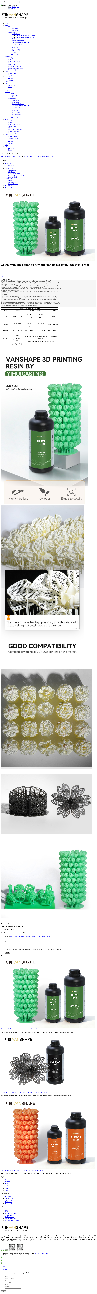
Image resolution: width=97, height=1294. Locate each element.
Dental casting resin (18, 40)
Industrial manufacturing (15, 68)
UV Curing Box (17, 51)
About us (7, 76)
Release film (16, 49)
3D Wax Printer (13, 54)
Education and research (15, 66)
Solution (7, 56)
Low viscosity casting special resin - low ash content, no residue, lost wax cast (24, 1092)
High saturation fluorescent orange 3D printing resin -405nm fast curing (22, 1170)
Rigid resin (15, 39)
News (6, 71)
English (16, 7)
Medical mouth (12, 64)
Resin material (12, 32)
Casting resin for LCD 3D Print (25, 35)
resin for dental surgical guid (20, 42)
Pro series (15, 28)
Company (11, 78)
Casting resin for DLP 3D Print (25, 37)
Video (6, 82)
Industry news (12, 73)
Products (7, 25)
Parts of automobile (14, 61)
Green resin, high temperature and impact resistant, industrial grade (30, 936)
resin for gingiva (17, 44)
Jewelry (10, 58)
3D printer (11, 27)
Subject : (27, 936)
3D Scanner (11, 52)
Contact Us (11, 85)
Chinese (12, 9)
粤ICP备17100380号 (41, 1254)
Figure (10, 59)
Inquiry (10, 87)
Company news (13, 75)
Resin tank (15, 47)
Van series (15, 30)
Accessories (11, 46)
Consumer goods (13, 70)
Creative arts (12, 63)
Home (6, 23)
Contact (7, 83)
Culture (10, 80)
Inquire (3, 276)
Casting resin (16, 34)
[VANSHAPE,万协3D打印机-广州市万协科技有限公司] (48, 16)
